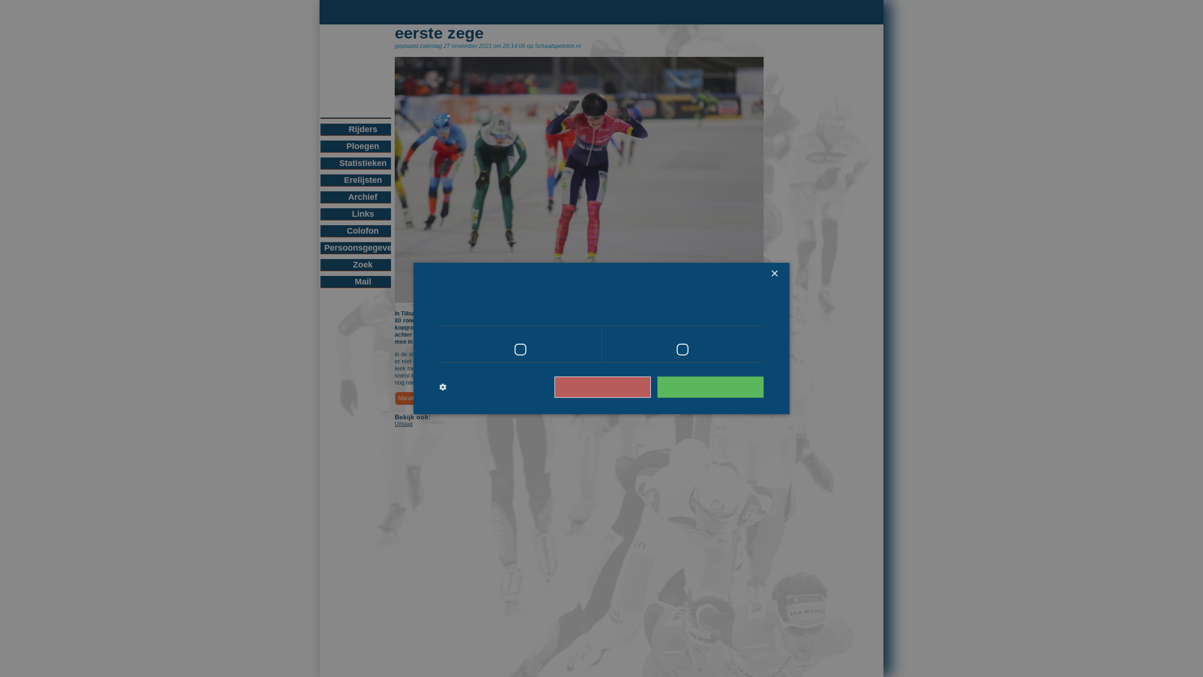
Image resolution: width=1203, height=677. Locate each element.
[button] (478, 387)
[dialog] (601, 338)
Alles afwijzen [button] (616, 386)
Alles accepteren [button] (715, 386)
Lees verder (723, 312)
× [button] (774, 273)
